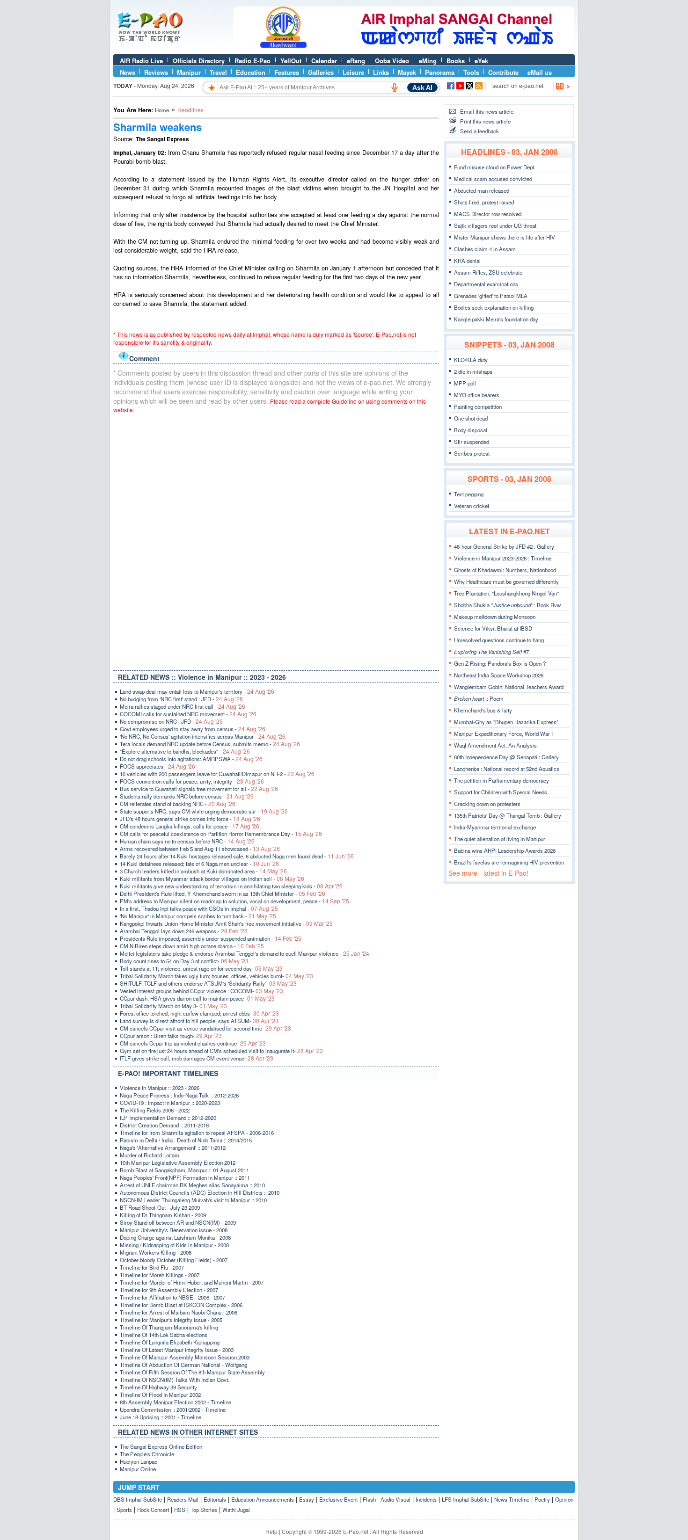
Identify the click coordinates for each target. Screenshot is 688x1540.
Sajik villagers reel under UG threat (495, 225)
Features (286, 72)
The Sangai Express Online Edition (161, 1446)
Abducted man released (481, 190)
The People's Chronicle (147, 1454)
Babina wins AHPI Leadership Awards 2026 (505, 850)
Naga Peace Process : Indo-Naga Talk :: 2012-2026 (179, 1095)
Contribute (503, 72)
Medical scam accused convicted (493, 178)
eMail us (539, 72)
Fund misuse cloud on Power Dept (494, 167)
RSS (179, 1509)
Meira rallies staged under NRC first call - (182, 706)
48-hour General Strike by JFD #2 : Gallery (504, 546)
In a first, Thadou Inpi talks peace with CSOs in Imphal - (199, 908)
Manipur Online (138, 1469)
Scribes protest (472, 453)
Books (455, 60)
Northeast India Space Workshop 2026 (498, 675)
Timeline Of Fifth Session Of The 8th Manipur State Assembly (192, 1372)
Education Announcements (262, 1499)
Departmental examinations (486, 284)
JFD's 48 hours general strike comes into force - (190, 818)
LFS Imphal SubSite (465, 1499)
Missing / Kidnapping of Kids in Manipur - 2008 (174, 1245)
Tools (471, 72)
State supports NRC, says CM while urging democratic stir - (204, 811)
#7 (491, 651)
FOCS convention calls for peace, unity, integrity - (192, 781)
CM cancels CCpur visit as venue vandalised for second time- (205, 1028)
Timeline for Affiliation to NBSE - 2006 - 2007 (172, 1297)
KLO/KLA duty (471, 359)
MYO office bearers (476, 395)
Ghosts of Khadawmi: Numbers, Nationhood (505, 570)
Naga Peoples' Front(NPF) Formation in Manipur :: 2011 (185, 1177)
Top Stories (203, 1509)
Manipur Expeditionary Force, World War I (503, 733)
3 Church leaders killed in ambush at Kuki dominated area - (203, 871)
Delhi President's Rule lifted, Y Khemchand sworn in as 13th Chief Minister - (222, 893)
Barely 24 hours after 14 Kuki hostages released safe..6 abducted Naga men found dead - (237, 856)
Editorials (215, 1499)
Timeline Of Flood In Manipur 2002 (160, 1394)
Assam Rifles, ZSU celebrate (488, 272)
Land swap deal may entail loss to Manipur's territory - (197, 691)
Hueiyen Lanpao (138, 1461)
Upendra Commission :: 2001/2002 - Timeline (173, 1409)
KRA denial (467, 260)
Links (381, 72)
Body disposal (470, 430)
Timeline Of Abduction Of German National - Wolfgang (183, 1364)
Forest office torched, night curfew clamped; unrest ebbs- (199, 1013)
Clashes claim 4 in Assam (485, 249)
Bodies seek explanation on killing (494, 307)
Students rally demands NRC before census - (187, 796)
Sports (124, 1509)
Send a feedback (479, 131)
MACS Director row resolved (487, 214)
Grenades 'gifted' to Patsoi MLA (490, 295)
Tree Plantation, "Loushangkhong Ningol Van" (506, 593)
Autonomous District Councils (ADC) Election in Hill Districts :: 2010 (199, 1192)
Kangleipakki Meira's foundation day (496, 319)
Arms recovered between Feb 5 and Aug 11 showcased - (200, 848)
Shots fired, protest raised (484, 202)
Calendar (324, 60)
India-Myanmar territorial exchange (495, 827)
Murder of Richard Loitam (149, 1155)
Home (162, 110)
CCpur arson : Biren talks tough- (171, 1035)
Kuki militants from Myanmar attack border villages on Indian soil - (212, 878)
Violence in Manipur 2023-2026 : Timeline (502, 558)
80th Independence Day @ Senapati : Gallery (506, 757)
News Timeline (511, 1499)
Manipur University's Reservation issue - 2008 (173, 1230)
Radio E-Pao (252, 60)
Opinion (564, 1499)
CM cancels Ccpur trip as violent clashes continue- (193, 1043)
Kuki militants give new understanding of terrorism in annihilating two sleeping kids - (231, 886)
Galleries (321, 72)
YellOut (290, 60)
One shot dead (471, 418)
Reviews (156, 72)
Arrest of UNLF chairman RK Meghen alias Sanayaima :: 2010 (192, 1185)
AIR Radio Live (141, 60)
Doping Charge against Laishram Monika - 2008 (175, 1237)
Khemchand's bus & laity (483, 710)
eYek (481, 60)
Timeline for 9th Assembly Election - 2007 (169, 1289)
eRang (356, 60)
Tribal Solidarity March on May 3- (173, 1006)
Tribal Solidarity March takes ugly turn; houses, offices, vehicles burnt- (216, 976)
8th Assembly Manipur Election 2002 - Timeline (175, 1402)
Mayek (407, 72)
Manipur (189, 72)
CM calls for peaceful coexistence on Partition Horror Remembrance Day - (221, 833)
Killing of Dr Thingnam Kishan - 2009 (163, 1215)
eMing (428, 60)
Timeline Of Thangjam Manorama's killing (169, 1327)
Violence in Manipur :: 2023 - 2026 (159, 1087)
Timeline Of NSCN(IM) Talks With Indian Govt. (174, 1379)
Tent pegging (468, 494)
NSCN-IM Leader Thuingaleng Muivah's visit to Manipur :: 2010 (193, 1200)
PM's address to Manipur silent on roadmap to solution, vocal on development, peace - (234, 901)
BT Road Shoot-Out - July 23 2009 (160, 1207)
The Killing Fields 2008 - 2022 (155, 1110)
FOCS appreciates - (157, 766)
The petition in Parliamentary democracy (501, 780)
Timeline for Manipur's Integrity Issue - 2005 (171, 1319)
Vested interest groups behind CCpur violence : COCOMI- (201, 991)
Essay (306, 1499)
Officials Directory (199, 60)
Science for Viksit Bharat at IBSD (493, 628)
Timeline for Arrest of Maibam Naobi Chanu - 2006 (178, 1312)
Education (250, 72)
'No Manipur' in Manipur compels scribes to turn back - (198, 916)
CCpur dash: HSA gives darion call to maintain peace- (197, 998)
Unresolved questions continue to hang (499, 640)
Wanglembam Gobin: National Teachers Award (509, 686)
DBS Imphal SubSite (137, 1499)
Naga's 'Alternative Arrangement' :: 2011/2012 (173, 1147)
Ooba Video (392, 60)
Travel (218, 72)
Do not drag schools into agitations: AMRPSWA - (191, 759)
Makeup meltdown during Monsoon (494, 616)
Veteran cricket (471, 505)
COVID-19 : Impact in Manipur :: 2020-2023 (170, 1102)
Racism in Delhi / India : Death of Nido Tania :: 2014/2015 (186, 1140)
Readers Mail (182, 1499)
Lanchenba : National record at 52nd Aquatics (506, 768)
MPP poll (465, 383)
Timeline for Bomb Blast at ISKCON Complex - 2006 (181, 1304)
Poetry (542, 1499)
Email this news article (486, 111)
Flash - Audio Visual (386, 1499)
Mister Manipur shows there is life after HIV (504, 237)
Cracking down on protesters (487, 803)
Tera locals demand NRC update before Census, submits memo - (210, 744)
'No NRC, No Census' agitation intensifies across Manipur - (202, 736)
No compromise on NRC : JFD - (171, 721)
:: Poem (479, 698)
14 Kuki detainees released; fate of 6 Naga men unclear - (199, 863)
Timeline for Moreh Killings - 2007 (159, 1274)
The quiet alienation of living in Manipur (499, 839)
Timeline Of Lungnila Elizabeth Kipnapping (170, 1342)
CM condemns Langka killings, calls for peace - (189, 826)
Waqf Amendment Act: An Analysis (495, 745)
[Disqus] (276, 540)
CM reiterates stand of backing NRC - (177, 803)
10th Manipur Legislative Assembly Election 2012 (177, 1162)
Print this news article (485, 121)
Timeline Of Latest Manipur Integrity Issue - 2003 (177, 1349)
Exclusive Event (338, 1499)
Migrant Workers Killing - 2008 (155, 1252)
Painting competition (478, 406)
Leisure (353, 72)
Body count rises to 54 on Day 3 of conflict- (184, 961)
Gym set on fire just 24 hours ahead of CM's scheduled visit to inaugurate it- (221, 1050)
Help (271, 1531)
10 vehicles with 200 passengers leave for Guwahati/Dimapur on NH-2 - (217, 773)
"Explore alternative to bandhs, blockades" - (185, 751)
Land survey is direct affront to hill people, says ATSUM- (199, 1020)
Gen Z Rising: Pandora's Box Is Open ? (500, 663)
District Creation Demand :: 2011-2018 (164, 1125)
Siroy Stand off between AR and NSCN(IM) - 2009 (178, 1222)
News (127, 72)
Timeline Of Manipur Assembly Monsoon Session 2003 (184, 1357)
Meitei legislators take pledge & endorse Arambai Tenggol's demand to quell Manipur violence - (244, 953)
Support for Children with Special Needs (500, 792)
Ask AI (422, 87)
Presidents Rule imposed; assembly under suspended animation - (210, 938)
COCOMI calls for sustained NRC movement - (188, 714)
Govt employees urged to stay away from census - (192, 729)
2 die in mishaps (473, 371)
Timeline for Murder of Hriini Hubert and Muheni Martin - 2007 (191, 1282)
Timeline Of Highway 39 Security (158, 1387)
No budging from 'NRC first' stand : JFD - (181, 699)
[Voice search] (394, 87)
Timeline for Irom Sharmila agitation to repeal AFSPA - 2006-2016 (197, 1132)
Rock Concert (153, 1509)
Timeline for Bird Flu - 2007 (152, 1267)
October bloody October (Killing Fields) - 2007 (173, 1260)
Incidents (426, 1499)
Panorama (439, 72)
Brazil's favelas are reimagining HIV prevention (509, 862)
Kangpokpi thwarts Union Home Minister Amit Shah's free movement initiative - (226, 923)
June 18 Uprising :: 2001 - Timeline (160, 1417)
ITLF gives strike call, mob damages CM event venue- (196, 1058)
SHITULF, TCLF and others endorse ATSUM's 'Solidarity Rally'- (208, 983)
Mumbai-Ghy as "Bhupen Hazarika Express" (506, 722)
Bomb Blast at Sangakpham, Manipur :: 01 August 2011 (184, 1170)
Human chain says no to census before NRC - (187, 841)
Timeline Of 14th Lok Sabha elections (163, 1334)
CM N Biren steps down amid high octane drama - (192, 946)
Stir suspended (471, 441)
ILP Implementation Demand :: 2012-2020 (168, 1117)
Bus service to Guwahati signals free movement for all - (199, 788)
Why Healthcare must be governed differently (506, 581)
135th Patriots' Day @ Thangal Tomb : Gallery (507, 815)
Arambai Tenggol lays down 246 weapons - (184, 931)
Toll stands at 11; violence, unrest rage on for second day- (201, 968)
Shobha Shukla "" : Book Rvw (507, 605)
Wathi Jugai (236, 1509)
